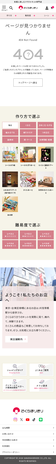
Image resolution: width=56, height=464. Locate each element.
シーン (46, 15)
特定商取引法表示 (9, 440)
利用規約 (6, 446)
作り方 (9, 15)
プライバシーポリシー (11, 452)
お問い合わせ (8, 434)
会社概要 (6, 427)
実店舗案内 (16, 339)
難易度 (28, 15)
